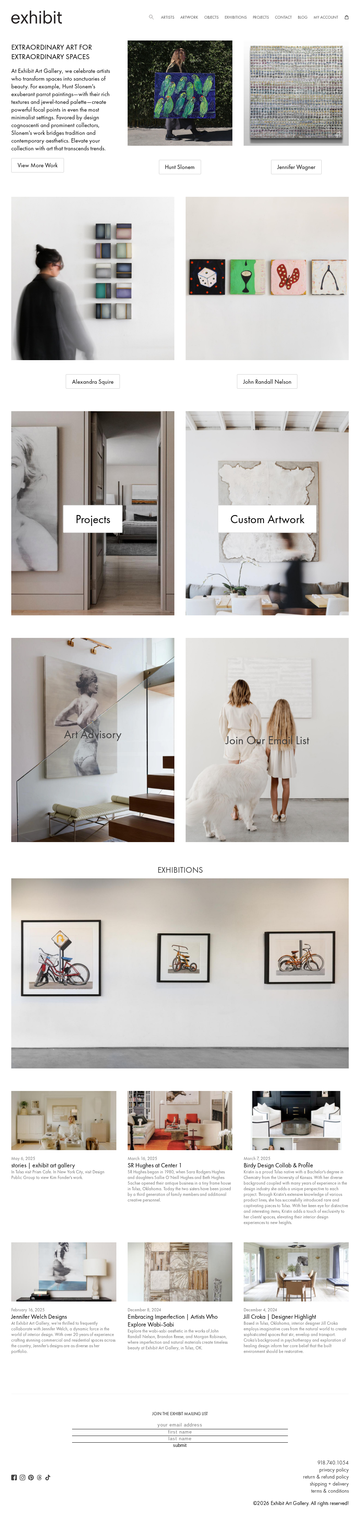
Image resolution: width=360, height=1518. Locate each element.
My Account (326, 17)
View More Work (38, 165)
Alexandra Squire (93, 381)
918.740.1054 (333, 1462)
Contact (283, 17)
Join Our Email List (267, 740)
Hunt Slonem (180, 167)
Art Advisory (93, 734)
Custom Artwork (267, 519)
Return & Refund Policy (326, 1476)
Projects (93, 519)
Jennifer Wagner (296, 167)
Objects (211, 17)
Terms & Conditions (330, 1490)
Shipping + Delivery (329, 1483)
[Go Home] (36, 17)
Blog (303, 17)
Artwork (189, 17)
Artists (167, 17)
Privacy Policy (334, 1469)
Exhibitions (236, 17)
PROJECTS (261, 17)
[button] (151, 17)
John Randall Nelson (267, 381)
